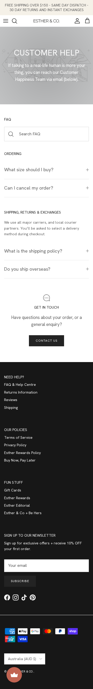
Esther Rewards (17, 498)
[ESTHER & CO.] (46, 21)
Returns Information (20, 392)
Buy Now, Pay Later (20, 460)
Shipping (11, 407)
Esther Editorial (17, 505)
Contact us (46, 341)
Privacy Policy (15, 445)
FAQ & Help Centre (20, 384)
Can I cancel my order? (28, 188)
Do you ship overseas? (27, 269)
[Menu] (5, 21)
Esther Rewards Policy (22, 452)
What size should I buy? (28, 170)
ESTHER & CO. (24, 671)
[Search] (17, 21)
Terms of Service (18, 437)
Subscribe (20, 581)
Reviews (10, 399)
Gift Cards (12, 490)
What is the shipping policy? (33, 251)
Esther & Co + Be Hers (23, 513)
